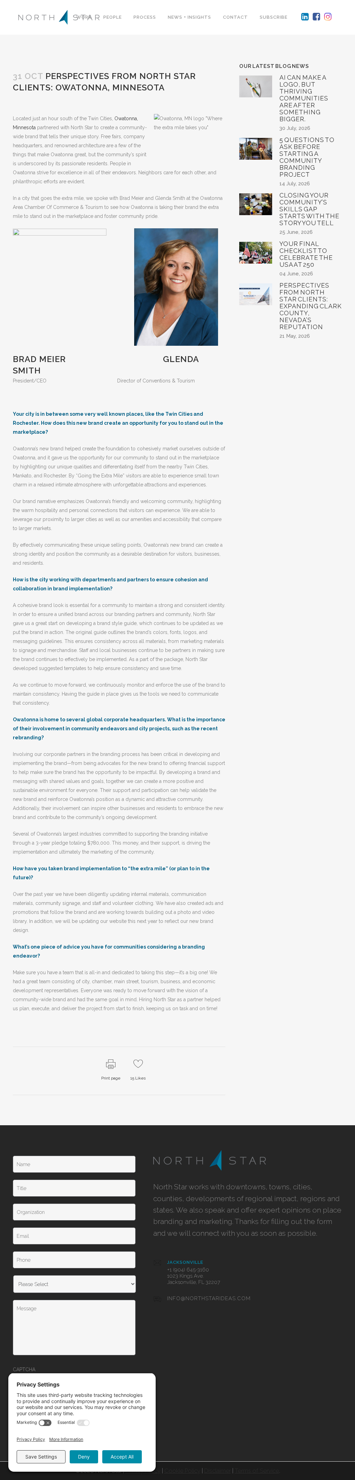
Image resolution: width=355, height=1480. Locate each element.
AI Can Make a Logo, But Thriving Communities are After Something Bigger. (303, 98)
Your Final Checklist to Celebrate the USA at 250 (306, 254)
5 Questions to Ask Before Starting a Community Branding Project (307, 157)
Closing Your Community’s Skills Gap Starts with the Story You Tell (309, 209)
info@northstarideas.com (209, 1298)
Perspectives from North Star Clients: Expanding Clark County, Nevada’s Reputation (310, 306)
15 (138, 1078)
